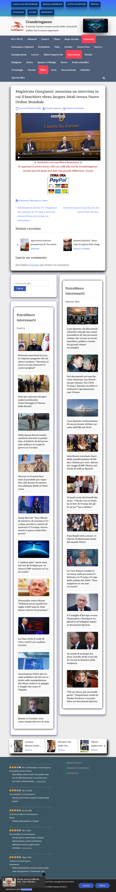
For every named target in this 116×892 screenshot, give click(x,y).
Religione (16, 62)
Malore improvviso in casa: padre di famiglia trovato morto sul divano (65, 744)
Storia (64, 62)
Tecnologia (17, 69)
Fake (57, 46)
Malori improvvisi (53, 54)
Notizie (88, 54)
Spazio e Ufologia (46, 62)
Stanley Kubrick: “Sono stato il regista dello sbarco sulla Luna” (87, 242)
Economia (88, 39)
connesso (34, 264)
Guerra (98, 46)
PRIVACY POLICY (74, 762)
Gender (68, 46)
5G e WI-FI (17, 39)
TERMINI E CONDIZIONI (77, 768)
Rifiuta (102, 885)
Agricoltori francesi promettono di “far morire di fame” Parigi (44, 242)
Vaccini (32, 69)
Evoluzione (44, 46)
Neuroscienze (68, 69)
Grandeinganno (39, 21)
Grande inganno (53, 108)
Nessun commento (75, 108)
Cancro (45, 39)
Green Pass (83, 46)
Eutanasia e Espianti (22, 46)
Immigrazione (19, 54)
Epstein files (18, 77)
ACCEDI (32, 12)
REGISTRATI (47, 12)
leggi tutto (41, 781)
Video (43, 69)
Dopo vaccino (72, 39)
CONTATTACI (72, 773)
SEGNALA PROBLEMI (52, 4)
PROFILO (95, 4)
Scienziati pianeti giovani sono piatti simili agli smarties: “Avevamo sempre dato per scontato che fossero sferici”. (98, 744)
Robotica (85, 69)
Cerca (20, 288)
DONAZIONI (18, 12)
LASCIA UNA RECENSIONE (25, 4)
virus (54, 69)
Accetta (86, 885)
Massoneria (73, 54)
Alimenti (32, 39)
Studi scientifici (80, 62)
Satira (29, 62)
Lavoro (35, 54)
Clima (57, 39)
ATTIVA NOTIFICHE (76, 4)
